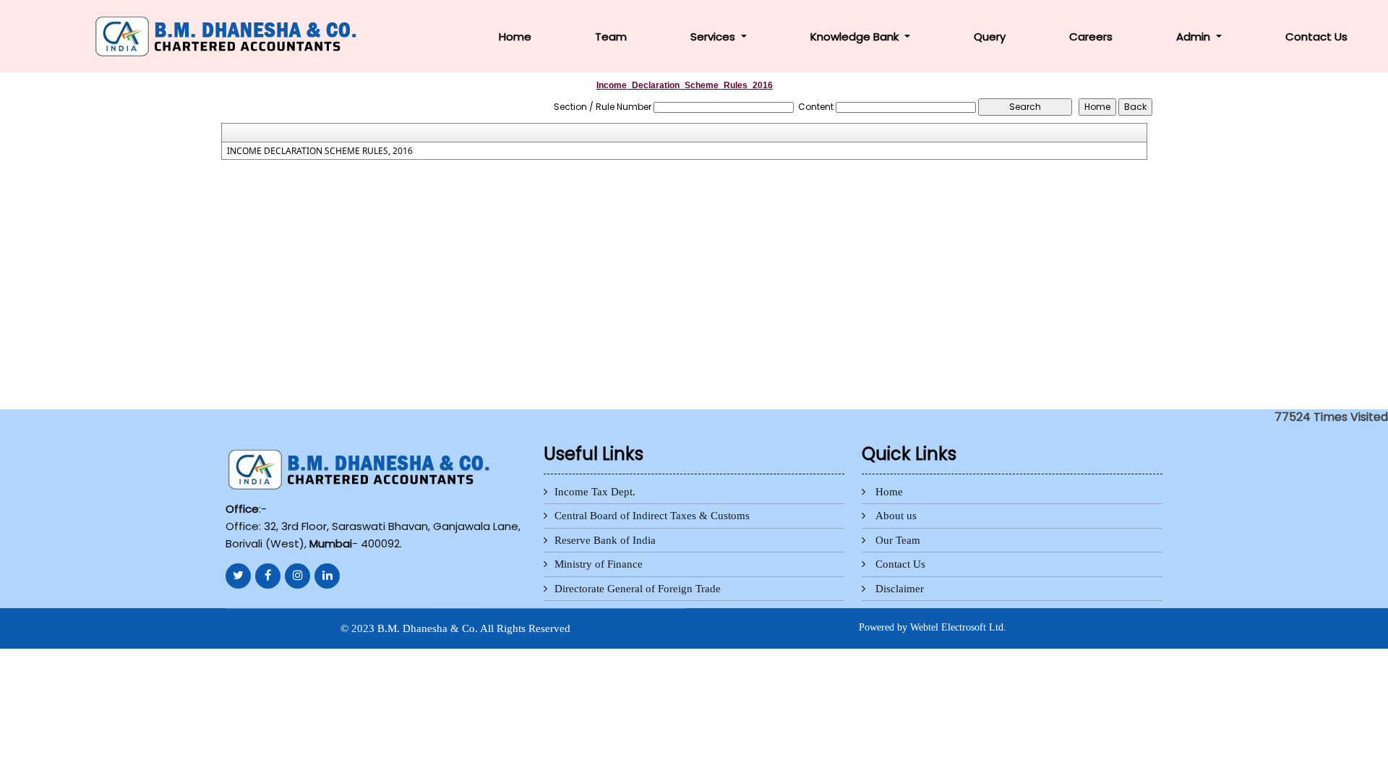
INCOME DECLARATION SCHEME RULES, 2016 (320, 151)
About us (896, 515)
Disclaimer (899, 588)
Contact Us (1316, 36)
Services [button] (714, 36)
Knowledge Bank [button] (855, 36)
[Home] (229, 35)
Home (515, 36)
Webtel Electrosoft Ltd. (958, 627)
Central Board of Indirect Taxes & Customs (652, 515)
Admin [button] (1194, 36)
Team (611, 36)
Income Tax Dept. (594, 492)
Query (990, 36)
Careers (1091, 36)
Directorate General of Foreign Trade (637, 588)
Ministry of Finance (598, 564)
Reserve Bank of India (605, 540)
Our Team (897, 540)
